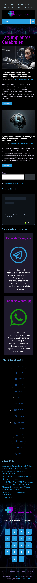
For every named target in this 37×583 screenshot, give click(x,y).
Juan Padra (18, 576)
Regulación (24, 490)
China (4, 471)
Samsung (13, 492)
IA (3, 479)
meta (27, 484)
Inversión (31, 482)
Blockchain (20, 469)
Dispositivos (23, 144)
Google (29, 476)
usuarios (29, 495)
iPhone (6, 485)
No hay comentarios (21, 80)
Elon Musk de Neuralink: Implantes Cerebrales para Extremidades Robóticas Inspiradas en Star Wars (16, 74)
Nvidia (21, 487)
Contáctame (28, 520)
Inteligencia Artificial (14, 482)
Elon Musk (31, 80)
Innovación (9, 479)
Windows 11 (12, 497)
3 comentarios (14, 144)
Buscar (4, 173)
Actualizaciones (5, 466)
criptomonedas (10, 474)
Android (29, 466)
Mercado (21, 485)
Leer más (6, 103)
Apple (4, 469)
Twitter (23, 495)
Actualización (15, 466)
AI (21, 466)
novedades (15, 487)
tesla (15, 495)
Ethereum (21, 477)
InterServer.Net (24, 578)
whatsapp (5, 497)
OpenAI (27, 487)
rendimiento (6, 492)
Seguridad (21, 492)
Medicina (30, 144)
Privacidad (5, 490)
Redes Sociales (15, 490)
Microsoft (6, 487)
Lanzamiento (13, 484)
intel (16, 479)
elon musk (7, 476)
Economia (21, 474)
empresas (15, 477)
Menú (6, 21)
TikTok (18, 495)
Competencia (21, 471)
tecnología (7, 495)
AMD (24, 466)
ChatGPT (27, 469)
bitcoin (12, 468)
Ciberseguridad (11, 471)
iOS (3, 485)
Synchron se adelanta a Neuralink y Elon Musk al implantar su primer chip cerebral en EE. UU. (18, 138)
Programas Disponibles (12, 520)
